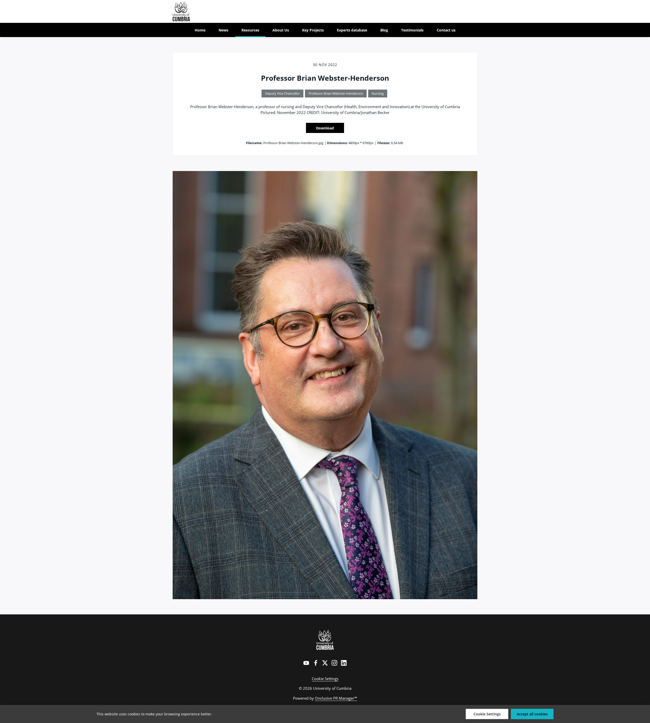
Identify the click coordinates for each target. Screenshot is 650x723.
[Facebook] (315, 663)
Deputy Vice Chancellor (282, 93)
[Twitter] (325, 663)
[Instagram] (334, 663)
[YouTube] (306, 663)
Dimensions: (337, 143)
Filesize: (383, 143)
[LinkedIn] (344, 663)
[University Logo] (325, 640)
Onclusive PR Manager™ (336, 698)
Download (325, 128)
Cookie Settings (325, 678)
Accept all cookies (532, 714)
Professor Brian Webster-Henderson (335, 93)
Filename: (254, 143)
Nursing (378, 93)
